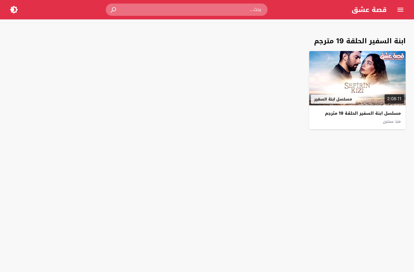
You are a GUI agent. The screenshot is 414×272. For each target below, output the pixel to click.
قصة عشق (369, 9)
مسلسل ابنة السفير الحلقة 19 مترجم (363, 113)
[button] (114, 10)
